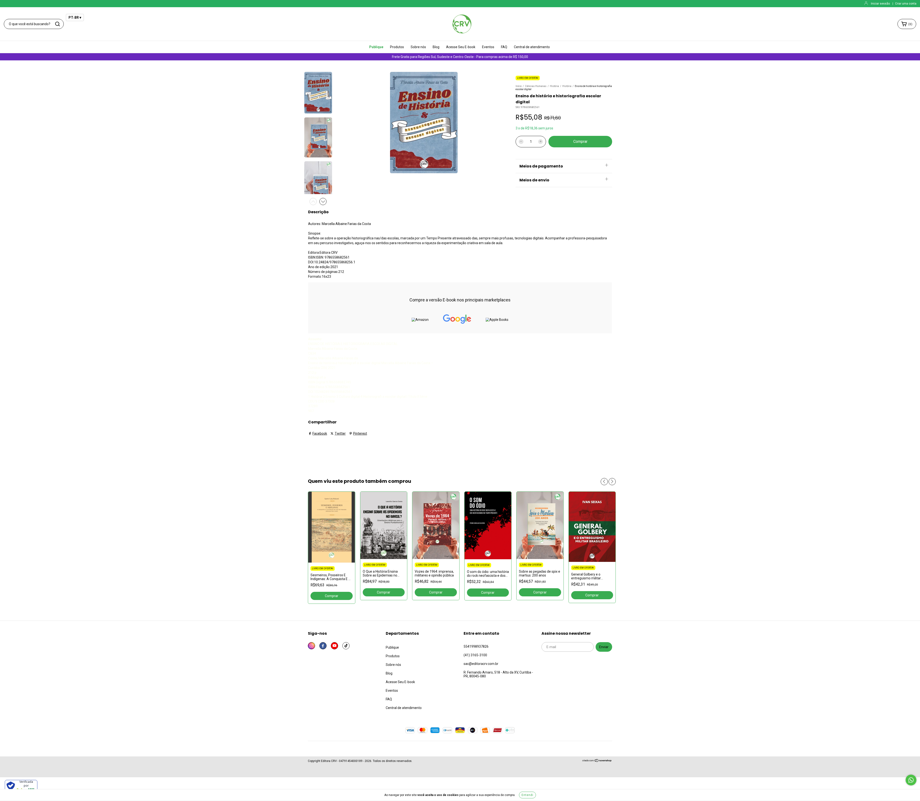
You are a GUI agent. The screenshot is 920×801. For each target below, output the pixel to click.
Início (519, 86)
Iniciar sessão (880, 3)
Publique (376, 47)
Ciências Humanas (535, 86)
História (554, 86)
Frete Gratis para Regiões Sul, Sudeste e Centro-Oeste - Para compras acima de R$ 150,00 (460, 57)
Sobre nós (418, 47)
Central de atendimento (532, 47)
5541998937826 (476, 646)
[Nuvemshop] (597, 761)
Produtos (397, 47)
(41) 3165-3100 (475, 655)
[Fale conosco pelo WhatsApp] (911, 780)
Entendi (527, 795)
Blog (436, 47)
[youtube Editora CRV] (334, 645)
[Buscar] (57, 24)
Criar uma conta (905, 3)
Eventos (488, 47)
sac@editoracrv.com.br (481, 664)
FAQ (504, 47)
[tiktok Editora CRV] (346, 645)
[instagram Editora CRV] (311, 645)
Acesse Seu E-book (460, 47)
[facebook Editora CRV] (323, 645)
